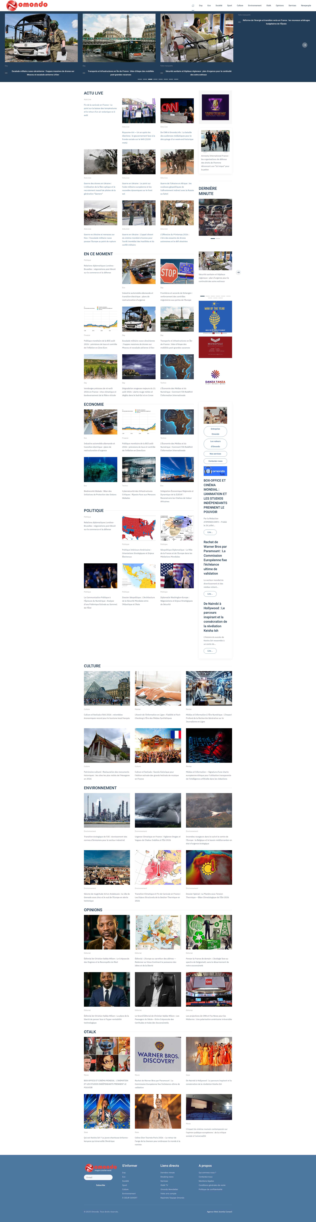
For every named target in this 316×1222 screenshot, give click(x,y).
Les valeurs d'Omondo (215, 444)
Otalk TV (164, 1185)
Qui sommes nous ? (207, 1172)
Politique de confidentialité (210, 1189)
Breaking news (166, 1176)
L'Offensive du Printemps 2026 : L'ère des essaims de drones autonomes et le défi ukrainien (174, 238)
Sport (124, 1185)
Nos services (215, 453)
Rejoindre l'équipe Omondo (172, 1197)
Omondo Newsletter (169, 1189)
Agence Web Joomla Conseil (219, 1211)
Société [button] (219, 5)
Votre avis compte (168, 1193)
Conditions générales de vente (212, 1185)
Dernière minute (167, 1172)
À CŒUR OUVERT (129, 1197)
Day (201, 5)
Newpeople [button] (306, 5)
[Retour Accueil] (26, 5)
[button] (11, 45)
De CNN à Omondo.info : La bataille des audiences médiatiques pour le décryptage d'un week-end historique (176, 135)
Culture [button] (240, 5)
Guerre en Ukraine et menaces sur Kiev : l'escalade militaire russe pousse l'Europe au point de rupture (100, 238)
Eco (123, 1176)
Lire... (210, 532)
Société (125, 1181)
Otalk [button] (268, 5)
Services (164, 1181)
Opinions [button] (280, 5)
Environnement (129, 1193)
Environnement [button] (254, 5)
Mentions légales (206, 1181)
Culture (125, 1189)
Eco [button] (209, 5)
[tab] (140, 79)
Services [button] (292, 5)
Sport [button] (229, 5)
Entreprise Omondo (215, 431)
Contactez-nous (215, 461)
